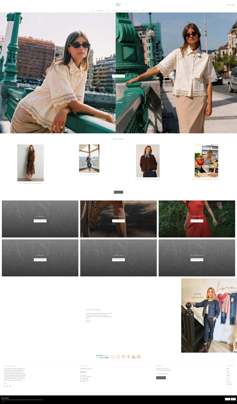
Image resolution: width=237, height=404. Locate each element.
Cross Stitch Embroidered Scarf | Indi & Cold (206, 179)
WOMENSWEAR (101, 10)
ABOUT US (88, 321)
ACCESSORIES (134, 10)
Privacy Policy (229, 384)
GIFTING (143, 10)
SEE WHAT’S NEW (118, 76)
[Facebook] (4, 386)
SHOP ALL (118, 192)
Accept (227, 399)
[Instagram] (7, 386)
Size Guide (228, 382)
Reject (233, 399)
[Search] (230, 4)
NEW (93, 10)
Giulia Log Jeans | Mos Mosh (89, 174)
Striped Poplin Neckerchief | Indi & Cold (147, 179)
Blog (227, 379)
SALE (108, 10)
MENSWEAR (115, 10)
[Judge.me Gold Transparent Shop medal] (118, 357)
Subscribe (161, 377)
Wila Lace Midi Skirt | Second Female (30, 183)
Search (227, 368)
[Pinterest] (10, 386)
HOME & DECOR (125, 10)
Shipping (228, 375)
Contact (228, 377)
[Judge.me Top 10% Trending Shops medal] (139, 357)
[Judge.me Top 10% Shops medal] (134, 357)
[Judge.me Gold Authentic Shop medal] (113, 357)
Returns (228, 373)
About (227, 370)
